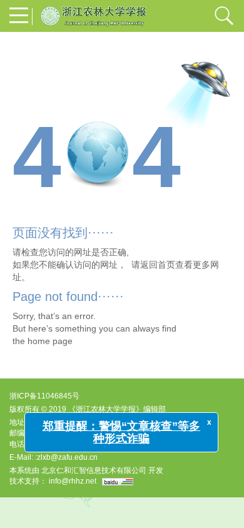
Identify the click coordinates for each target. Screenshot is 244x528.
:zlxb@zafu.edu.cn (66, 457)
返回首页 (157, 265)
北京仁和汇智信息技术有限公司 (93, 470)
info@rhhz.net (72, 481)
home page (50, 341)
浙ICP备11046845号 (44, 396)
